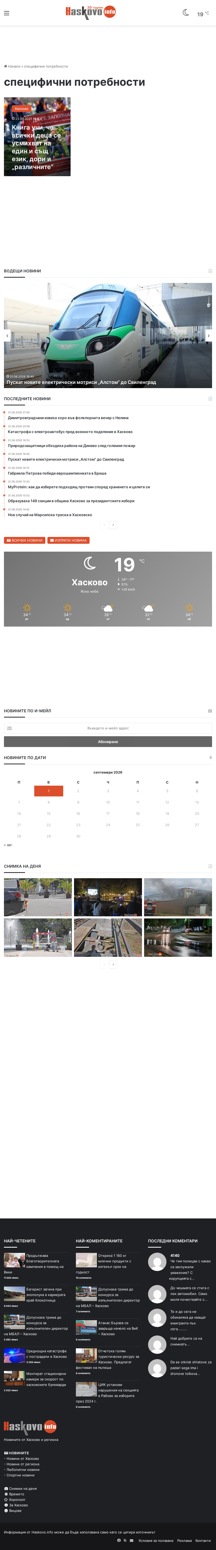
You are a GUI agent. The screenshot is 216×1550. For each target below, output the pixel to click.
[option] (108, 335)
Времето (16, 1494)
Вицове (15, 1510)
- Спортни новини (19, 1475)
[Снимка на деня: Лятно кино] (108, 897)
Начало (14, 66)
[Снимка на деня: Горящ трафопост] (178, 897)
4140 (175, 1255)
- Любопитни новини (22, 1469)
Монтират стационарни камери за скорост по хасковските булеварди (46, 1379)
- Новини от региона (21, 1464)
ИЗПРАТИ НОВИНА (70, 540)
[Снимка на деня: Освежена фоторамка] (38, 937)
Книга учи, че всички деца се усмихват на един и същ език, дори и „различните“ (36, 147)
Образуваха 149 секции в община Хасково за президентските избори (88, 382)
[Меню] (6, 15)
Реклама (184, 1540)
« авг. (8, 845)
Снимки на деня (22, 1488)
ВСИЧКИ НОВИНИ (26, 540)
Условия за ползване (156, 1540)
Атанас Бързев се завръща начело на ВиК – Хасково (118, 1328)
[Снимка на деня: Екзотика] (38, 897)
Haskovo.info (42, 1532)
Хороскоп (16, 1499)
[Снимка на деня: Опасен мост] (108, 937)
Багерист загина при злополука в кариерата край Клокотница (45, 1294)
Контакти (203, 1540)
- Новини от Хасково (21, 1458)
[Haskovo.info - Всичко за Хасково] (91, 13)
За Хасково (18, 1505)
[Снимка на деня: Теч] (178, 937)
